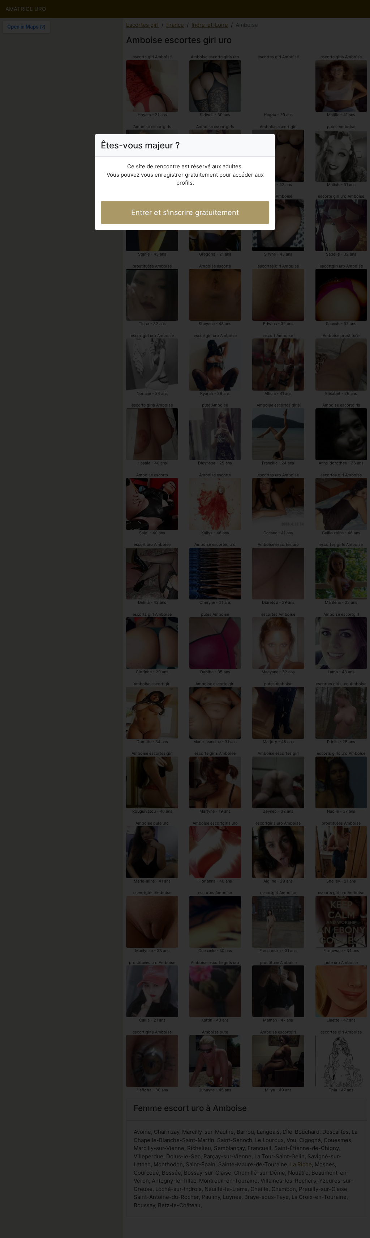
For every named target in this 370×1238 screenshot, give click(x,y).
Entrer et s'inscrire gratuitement (185, 212)
